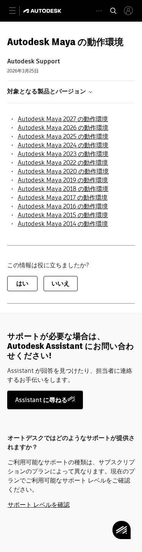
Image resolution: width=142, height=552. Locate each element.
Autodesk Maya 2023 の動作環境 (63, 154)
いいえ (60, 283)
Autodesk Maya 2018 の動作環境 (63, 189)
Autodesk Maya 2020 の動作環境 (63, 171)
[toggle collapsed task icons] (99, 10)
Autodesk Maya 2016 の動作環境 (63, 206)
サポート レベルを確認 (39, 504)
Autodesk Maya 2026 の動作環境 (63, 127)
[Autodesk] (43, 11)
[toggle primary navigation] (16, 11)
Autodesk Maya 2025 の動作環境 (63, 136)
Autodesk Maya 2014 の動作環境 (63, 223)
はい (22, 283)
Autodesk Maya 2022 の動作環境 (63, 162)
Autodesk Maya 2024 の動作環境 (63, 145)
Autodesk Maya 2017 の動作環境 (63, 197)
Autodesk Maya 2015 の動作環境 (63, 215)
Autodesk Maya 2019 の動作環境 (63, 180)
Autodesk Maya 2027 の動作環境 (63, 119)
